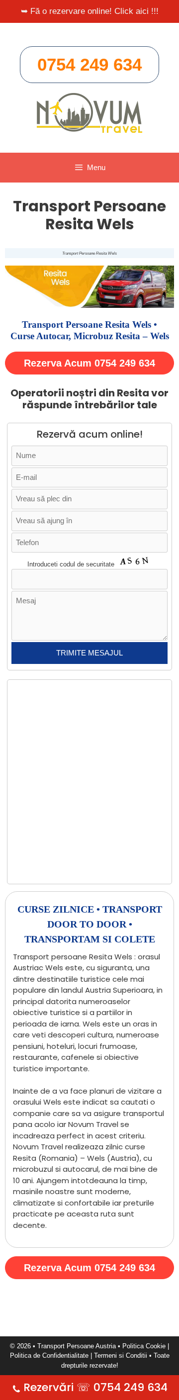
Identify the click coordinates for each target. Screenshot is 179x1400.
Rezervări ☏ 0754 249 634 (95, 1387)
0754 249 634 (89, 64)
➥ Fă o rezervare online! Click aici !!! (90, 11)
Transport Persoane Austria (76, 1346)
